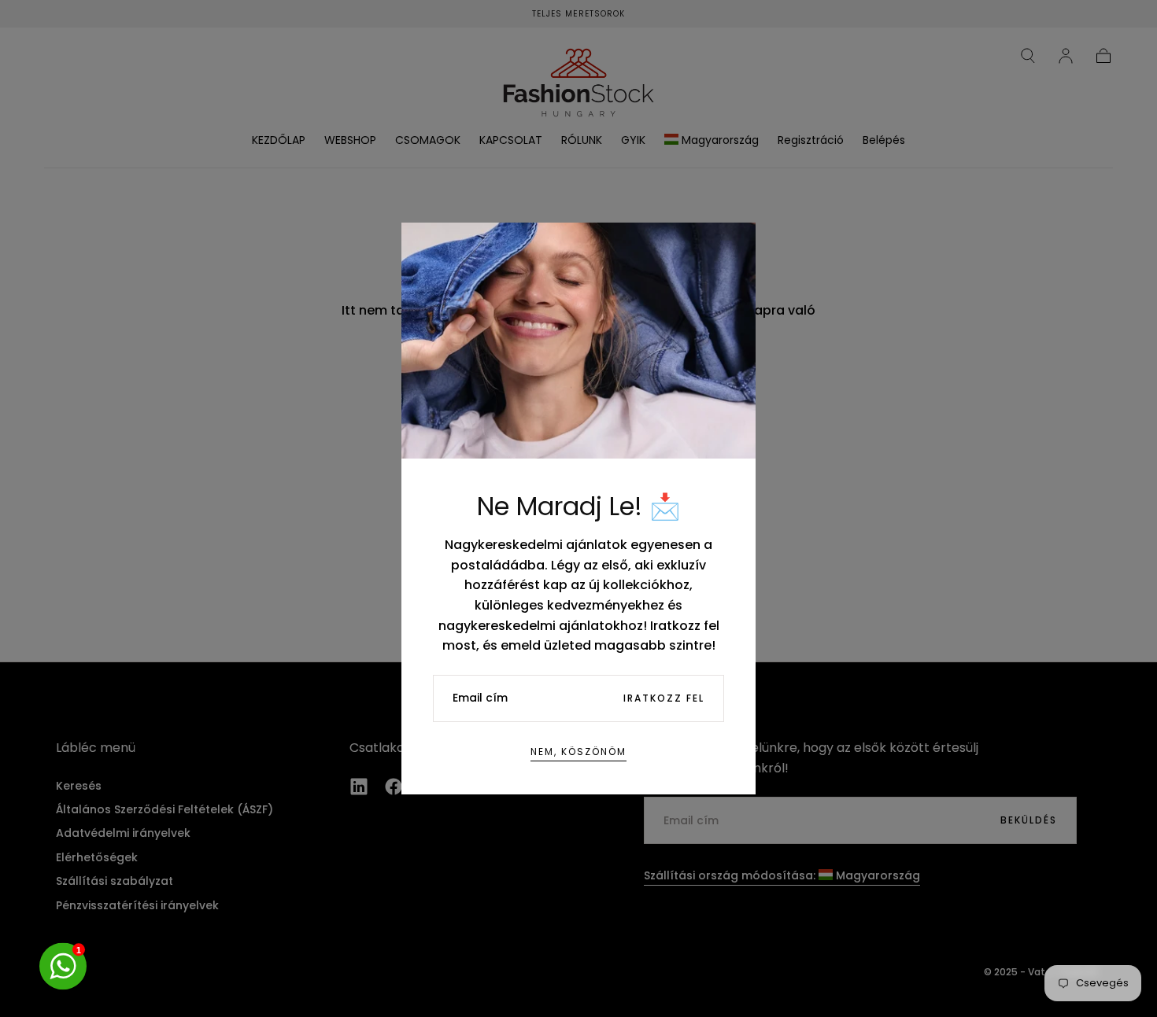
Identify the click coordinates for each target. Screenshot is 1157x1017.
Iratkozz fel (663, 698)
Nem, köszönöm (578, 751)
